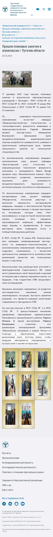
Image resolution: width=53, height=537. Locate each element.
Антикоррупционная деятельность (17, 462)
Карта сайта (7, 489)
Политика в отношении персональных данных (23, 472)
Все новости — (10, 35)
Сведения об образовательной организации (22, 480)
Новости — (38, 26)
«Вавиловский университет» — (17, 26)
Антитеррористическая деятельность (19, 467)
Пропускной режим (10, 457)
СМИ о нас (6, 485)
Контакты (6, 453)
